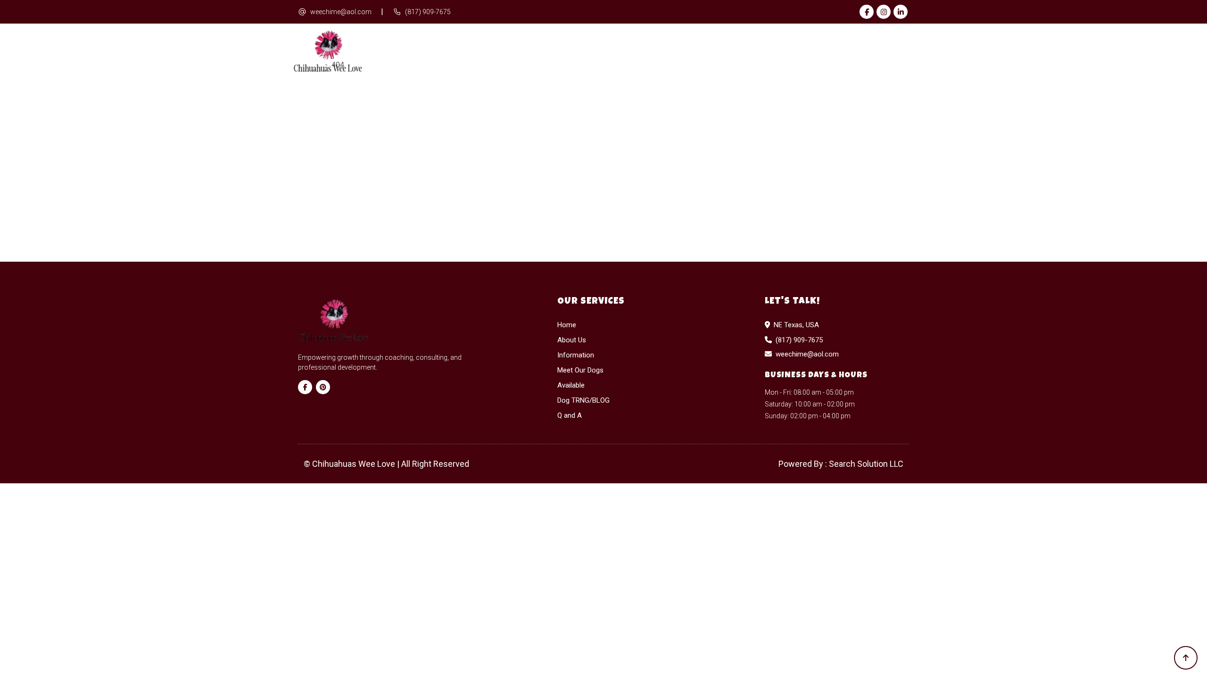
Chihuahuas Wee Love (354, 464)
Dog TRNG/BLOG (819, 52)
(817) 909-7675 (428, 12)
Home (464, 52)
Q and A (889, 52)
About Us (515, 52)
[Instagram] (883, 12)
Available (743, 52)
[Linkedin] (900, 12)
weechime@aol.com (341, 12)
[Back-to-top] (1186, 658)
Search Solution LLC (866, 464)
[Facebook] (867, 12)
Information (584, 52)
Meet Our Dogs (667, 52)
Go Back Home (685, 218)
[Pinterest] (323, 387)
